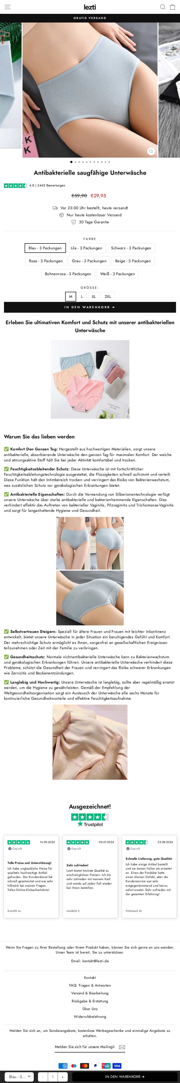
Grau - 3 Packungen (89, 261)
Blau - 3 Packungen (45, 248)
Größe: (90, 288)
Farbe (90, 239)
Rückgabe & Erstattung (90, 1001)
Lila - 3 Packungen (86, 248)
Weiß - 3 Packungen (117, 274)
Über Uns (90, 1008)
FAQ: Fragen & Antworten (90, 985)
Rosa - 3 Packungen (46, 261)
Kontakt (90, 977)
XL (94, 296)
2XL (108, 296)
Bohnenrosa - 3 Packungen (68, 274)
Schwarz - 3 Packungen (131, 248)
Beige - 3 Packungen (133, 261)
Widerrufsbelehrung (90, 1016)
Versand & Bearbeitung (90, 993)
